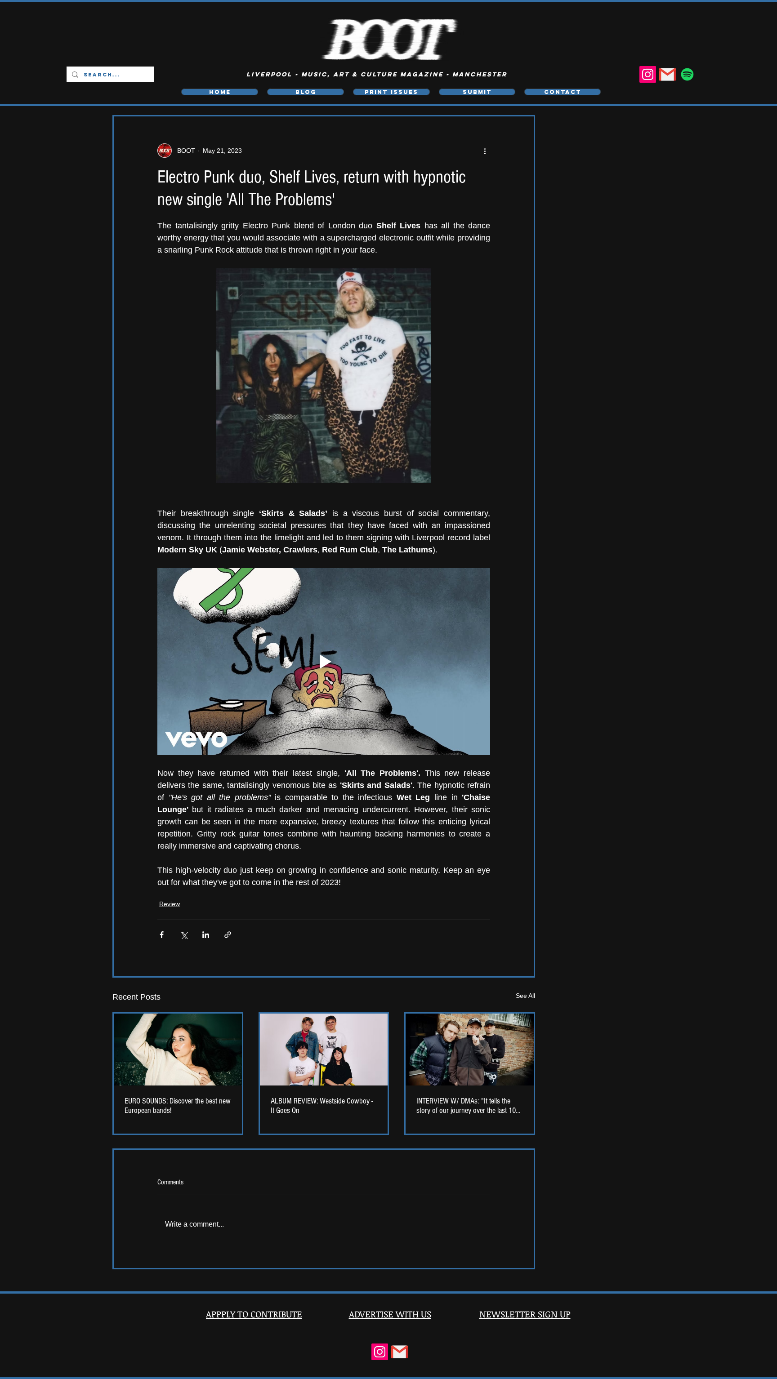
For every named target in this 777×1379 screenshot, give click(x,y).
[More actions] (484, 150)
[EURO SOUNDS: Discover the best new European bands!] (178, 1049)
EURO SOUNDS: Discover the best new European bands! (178, 1105)
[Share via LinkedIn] (205, 934)
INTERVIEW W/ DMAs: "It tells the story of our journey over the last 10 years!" (466, 1105)
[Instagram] (647, 74)
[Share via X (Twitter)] (183, 934)
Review (169, 903)
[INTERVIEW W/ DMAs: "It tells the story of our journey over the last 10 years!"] (470, 1049)
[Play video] (323, 661)
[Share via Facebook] (161, 934)
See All (525, 995)
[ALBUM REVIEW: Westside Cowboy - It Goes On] (324, 1049)
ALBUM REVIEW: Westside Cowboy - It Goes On (322, 1105)
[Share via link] (227, 934)
